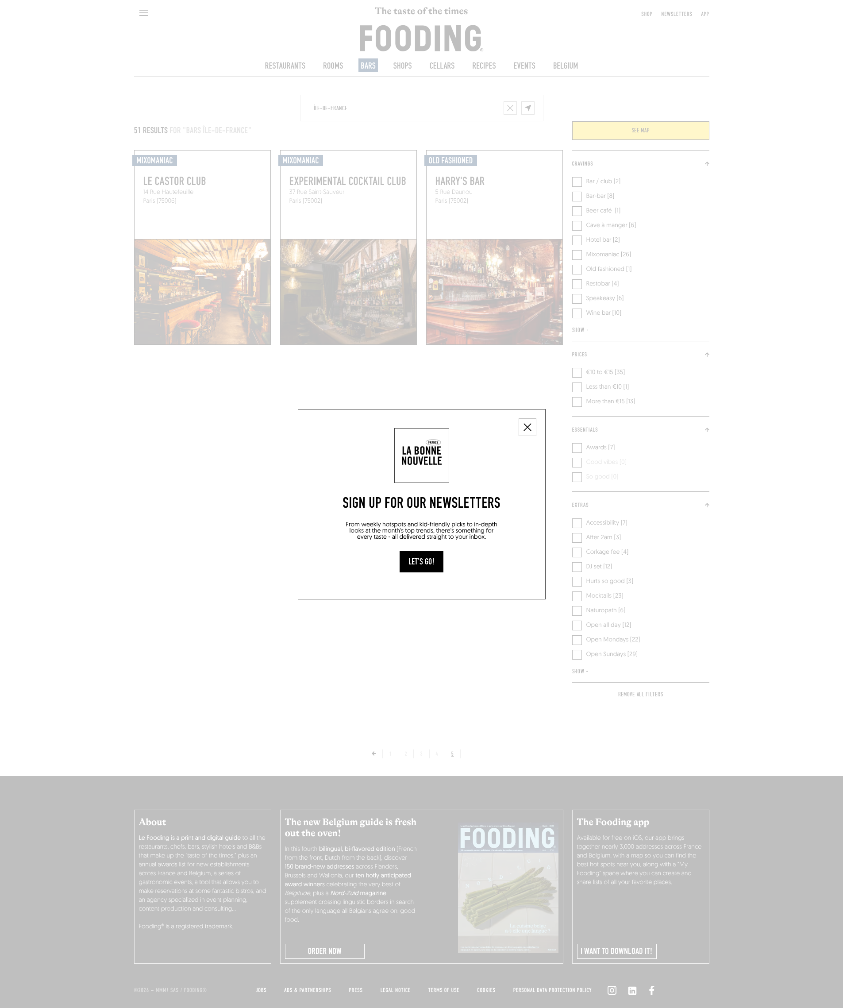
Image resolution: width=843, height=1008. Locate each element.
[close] (527, 427)
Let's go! (421, 562)
